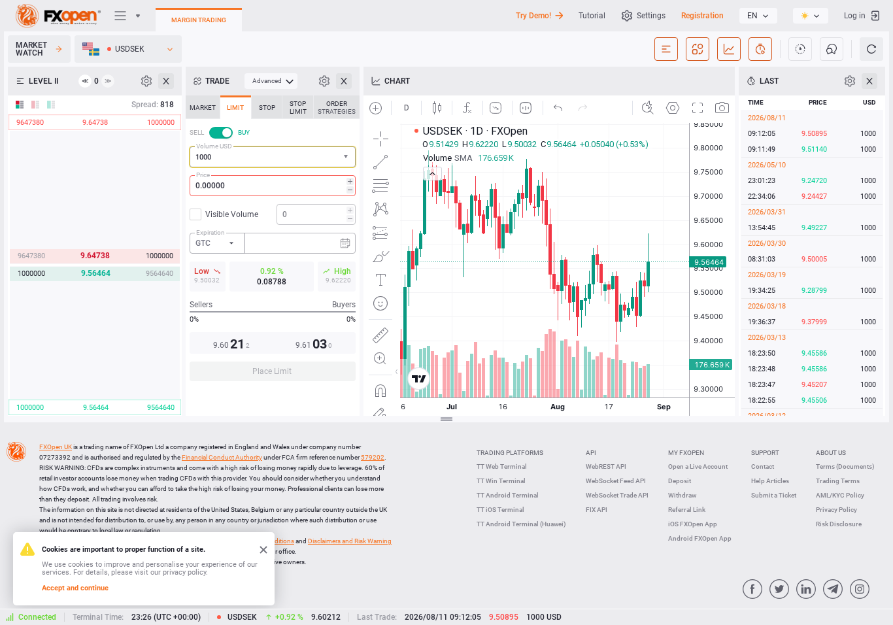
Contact (762, 466)
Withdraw (682, 495)
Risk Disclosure (839, 524)
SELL (197, 132)
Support (765, 452)
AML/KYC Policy (840, 495)
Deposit (679, 480)
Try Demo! (533, 15)
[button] (347, 157)
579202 (372, 457)
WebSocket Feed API (616, 480)
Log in (855, 15)
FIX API (596, 509)
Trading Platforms (510, 452)
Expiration (210, 232)
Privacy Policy (836, 509)
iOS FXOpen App (692, 524)
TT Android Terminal (508, 495)
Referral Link (686, 509)
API (591, 452)
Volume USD (214, 146)
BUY (244, 132)
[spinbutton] (273, 185)
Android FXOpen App (700, 538)
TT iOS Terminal (500, 509)
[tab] (203, 107)
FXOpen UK (55, 446)
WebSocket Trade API (617, 495)
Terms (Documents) (845, 466)
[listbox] (758, 16)
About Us (831, 452)
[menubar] (270, 81)
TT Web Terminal (502, 466)
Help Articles (770, 480)
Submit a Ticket (773, 495)
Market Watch (31, 49)
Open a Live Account (698, 466)
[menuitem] (270, 81)
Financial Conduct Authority (222, 457)
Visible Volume (231, 214)
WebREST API (606, 466)
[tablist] (273, 242)
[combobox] (273, 156)
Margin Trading (198, 20)
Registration (702, 15)
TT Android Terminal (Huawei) (521, 524)
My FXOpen (686, 452)
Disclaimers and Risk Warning (350, 541)
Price (203, 174)
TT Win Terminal (501, 480)
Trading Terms (838, 480)
